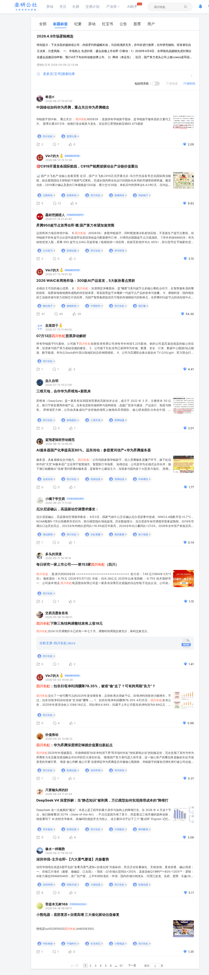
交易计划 (92, 7)
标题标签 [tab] (60, 24)
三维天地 (95, 420)
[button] (113, 6)
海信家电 (48, 534)
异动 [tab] (92, 24)
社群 (75, 7)
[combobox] (167, 7)
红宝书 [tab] (107, 24)
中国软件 (95, 305)
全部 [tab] (43, 24)
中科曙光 (143, 479)
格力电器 (143, 534)
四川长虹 (48, 136)
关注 (62, 7)
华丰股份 (48, 829)
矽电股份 (72, 420)
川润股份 (119, 829)
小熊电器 (119, 943)
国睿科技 (119, 195)
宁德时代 (72, 943)
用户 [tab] (151, 24)
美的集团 (119, 534)
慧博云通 (72, 136)
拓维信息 (72, 250)
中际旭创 (48, 943)
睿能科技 (72, 305)
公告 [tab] (123, 24)
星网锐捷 (119, 420)
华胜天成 (72, 884)
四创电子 (143, 195)
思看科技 (72, 195)
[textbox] (167, 7)
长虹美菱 (95, 534)
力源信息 (95, 884)
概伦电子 (48, 305)
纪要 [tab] (78, 24)
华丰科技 (119, 250)
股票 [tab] (137, 24)
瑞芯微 (142, 305)
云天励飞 (48, 250)
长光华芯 (95, 943)
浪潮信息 (119, 479)
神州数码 (143, 829)
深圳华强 (95, 770)
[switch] (156, 84)
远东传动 (48, 479)
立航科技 (48, 195)
